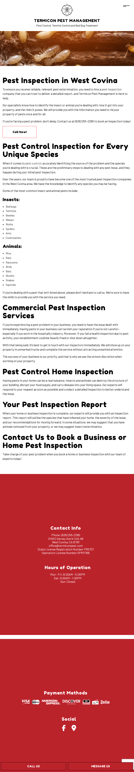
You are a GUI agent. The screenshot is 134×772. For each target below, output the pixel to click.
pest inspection (112, 89)
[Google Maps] (74, 729)
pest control (33, 163)
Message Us (100, 766)
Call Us (33, 766)
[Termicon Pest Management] (67, 9)
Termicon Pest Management (67, 20)
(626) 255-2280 (70, 535)
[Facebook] (64, 729)
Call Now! (20, 132)
